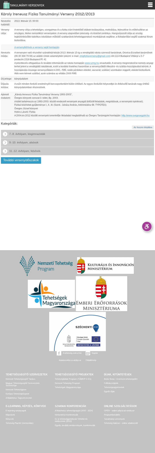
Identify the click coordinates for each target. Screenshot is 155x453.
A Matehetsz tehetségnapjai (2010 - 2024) (74, 410)
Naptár (95, 353)
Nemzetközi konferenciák (66, 415)
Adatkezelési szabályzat (70, 360)
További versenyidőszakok (21, 160)
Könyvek (10, 419)
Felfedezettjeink (111, 383)
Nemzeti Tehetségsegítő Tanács (20, 379)
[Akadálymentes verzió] (147, 226)
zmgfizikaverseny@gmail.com (95, 56)
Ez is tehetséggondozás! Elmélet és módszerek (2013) (71, 420)
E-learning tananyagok (16, 410)
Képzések (10, 415)
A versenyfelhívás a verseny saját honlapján (36, 47)
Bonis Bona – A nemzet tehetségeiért (120, 379)
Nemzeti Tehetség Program (67, 383)
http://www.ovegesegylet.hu (136, 115)
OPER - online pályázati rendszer (119, 410)
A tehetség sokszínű (72, 353)
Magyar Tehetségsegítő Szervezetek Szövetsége (23, 384)
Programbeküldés (112, 415)
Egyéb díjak (109, 391)
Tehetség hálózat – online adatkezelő (121, 423)
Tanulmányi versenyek (114, 419)
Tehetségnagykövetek (114, 387)
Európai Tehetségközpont (17, 394)
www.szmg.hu (92, 63)
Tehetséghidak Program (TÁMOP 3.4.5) (73, 379)
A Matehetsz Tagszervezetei (19, 398)
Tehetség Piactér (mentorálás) (19, 423)
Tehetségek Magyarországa (68, 387)
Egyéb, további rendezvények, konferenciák (75, 425)
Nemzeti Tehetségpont (16, 389)
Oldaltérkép (91, 360)
